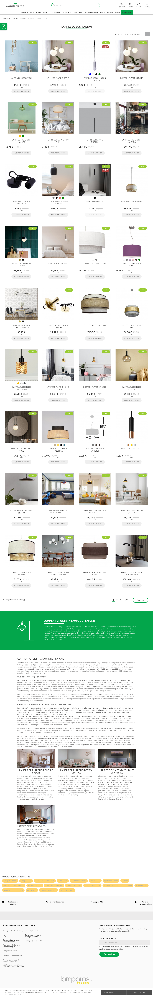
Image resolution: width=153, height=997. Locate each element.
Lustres (125, 881)
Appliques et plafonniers (45, 881)
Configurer (108, 992)
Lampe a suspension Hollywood (21, 388)
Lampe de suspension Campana (131, 141)
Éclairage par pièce (42, 12)
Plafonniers (62, 881)
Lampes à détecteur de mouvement (118, 885)
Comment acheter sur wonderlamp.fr (11, 941)
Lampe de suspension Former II (58, 326)
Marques (110, 12)
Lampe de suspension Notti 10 (58, 202)
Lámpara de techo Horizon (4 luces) (21, 326)
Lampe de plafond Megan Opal (21, 450)
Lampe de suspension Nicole (131, 264)
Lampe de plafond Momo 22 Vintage (58, 388)
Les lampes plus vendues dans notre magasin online (13, 966)
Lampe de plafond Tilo (95, 201)
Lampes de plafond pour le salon (36, 771)
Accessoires (31, 890)
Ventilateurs (78, 12)
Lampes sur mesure (48, 890)
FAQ (4, 936)
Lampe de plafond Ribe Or (94, 387)
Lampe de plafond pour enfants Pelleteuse (95, 511)
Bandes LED (95, 881)
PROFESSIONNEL (127, 12)
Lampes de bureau (79, 881)
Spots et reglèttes (111, 881)
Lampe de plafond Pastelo (95, 141)
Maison (102, 12)
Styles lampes (55, 12)
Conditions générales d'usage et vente (33, 936)
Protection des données (34, 931)
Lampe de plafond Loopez (131, 449)
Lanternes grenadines (54, 885)
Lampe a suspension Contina (21, 264)
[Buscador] (53, 5)
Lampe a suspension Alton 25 (131, 388)
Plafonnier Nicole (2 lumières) (95, 450)
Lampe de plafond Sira (131, 201)
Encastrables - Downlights (14, 885)
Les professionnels (10, 951)
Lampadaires (26, 881)
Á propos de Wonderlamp (13, 931)
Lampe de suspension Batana (21, 573)
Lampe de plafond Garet (58, 263)
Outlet (117, 12)
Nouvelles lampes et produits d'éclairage (11, 961)
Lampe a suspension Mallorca (58, 450)
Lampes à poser (10, 881)
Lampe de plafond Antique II (21, 202)
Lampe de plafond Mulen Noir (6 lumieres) (58, 573)
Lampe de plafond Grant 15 (58, 79)
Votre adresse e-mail (107, 938)
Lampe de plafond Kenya (95, 263)
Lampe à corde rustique (21, 78)
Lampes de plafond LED (31, 826)
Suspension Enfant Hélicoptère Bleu (58, 511)
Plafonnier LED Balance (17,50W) (21, 511)
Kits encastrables (34, 885)
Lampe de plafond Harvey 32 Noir (131, 511)
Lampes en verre (66, 890)
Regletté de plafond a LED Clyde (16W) (131, 573)
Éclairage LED (67, 12)
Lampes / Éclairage (27, 12)
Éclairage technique (91, 12)
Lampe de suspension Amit (95, 325)
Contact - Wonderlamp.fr (12, 956)
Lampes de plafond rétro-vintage (76, 771)
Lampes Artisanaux (92, 885)
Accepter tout (140, 992)
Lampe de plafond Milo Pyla (58, 141)
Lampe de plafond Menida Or (131, 326)
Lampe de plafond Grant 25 (131, 79)
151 (126, 600)
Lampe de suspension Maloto (21, 141)
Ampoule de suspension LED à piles (95, 79)
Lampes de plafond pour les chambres (117, 771)
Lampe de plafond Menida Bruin (94, 573)
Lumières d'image (74, 885)
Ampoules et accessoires (13, 890)
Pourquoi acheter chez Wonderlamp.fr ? (11, 946)
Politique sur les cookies (34, 941)
